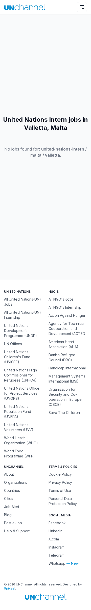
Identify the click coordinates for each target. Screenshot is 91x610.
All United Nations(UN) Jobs (22, 301)
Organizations (15, 482)
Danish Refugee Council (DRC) (62, 357)
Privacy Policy (60, 482)
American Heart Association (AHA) (63, 344)
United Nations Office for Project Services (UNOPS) (21, 393)
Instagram (56, 547)
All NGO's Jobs (61, 299)
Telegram (56, 555)
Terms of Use (60, 490)
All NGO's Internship (65, 307)
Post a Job (13, 523)
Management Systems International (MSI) (67, 378)
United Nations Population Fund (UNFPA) (17, 411)
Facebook (57, 523)
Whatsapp (57, 563)
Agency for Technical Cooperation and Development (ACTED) (68, 328)
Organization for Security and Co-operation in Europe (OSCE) (65, 397)
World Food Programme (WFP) (19, 453)
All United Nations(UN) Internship (22, 315)
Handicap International (67, 368)
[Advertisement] (45, 65)
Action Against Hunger (67, 315)
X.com (54, 539)
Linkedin (55, 531)
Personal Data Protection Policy (63, 501)
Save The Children (64, 412)
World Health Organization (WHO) (21, 440)
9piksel (9, 588)
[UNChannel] (25, 7)
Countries (12, 490)
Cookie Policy (60, 474)
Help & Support (17, 531)
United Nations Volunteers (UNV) (18, 427)
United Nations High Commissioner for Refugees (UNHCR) (20, 375)
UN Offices (13, 344)
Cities (8, 498)
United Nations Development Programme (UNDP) (20, 330)
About (9, 474)
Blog (8, 515)
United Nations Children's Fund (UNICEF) (17, 357)
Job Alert (11, 506)
